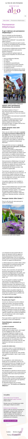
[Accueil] (14, 10)
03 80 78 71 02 (14, 6)
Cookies (8, 432)
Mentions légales (17, 432)
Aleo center (6, 20)
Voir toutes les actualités (10, 420)
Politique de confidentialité (14, 434)
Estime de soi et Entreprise (10, 408)
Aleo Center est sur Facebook (11, 397)
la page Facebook (16, 399)
